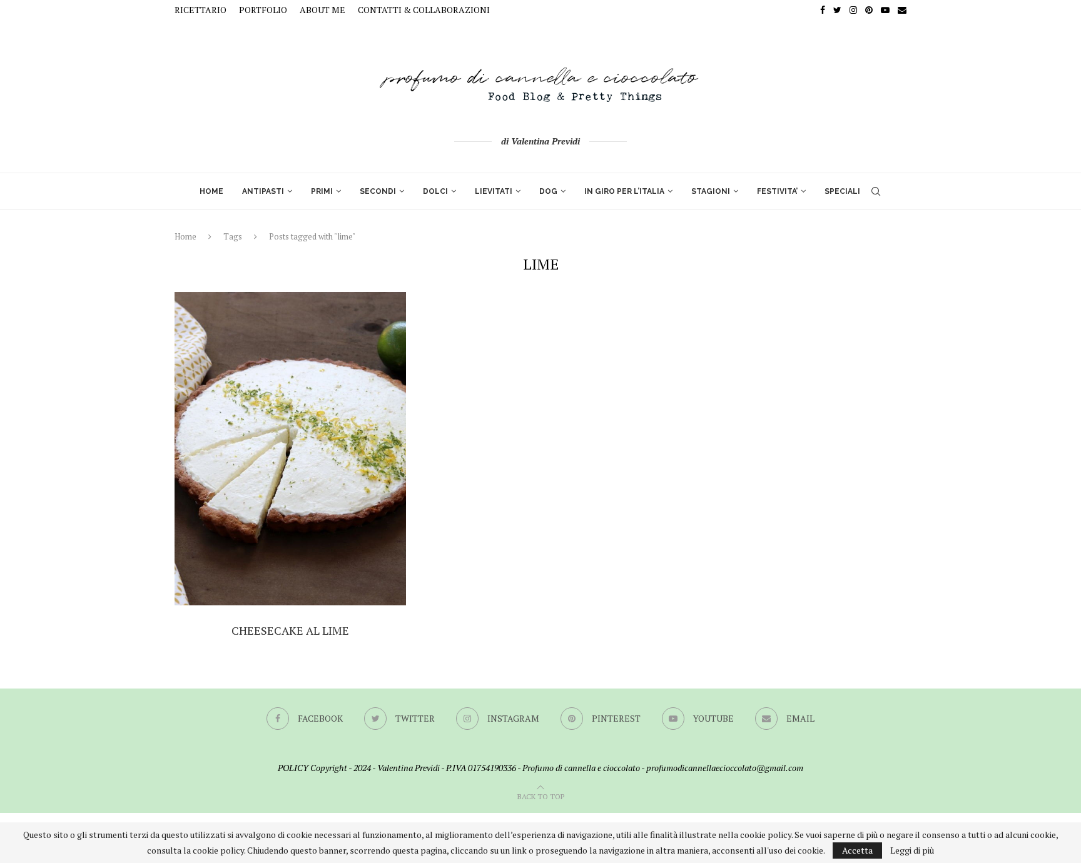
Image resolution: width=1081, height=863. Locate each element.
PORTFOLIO (263, 10)
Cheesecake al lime (290, 630)
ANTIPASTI (263, 191)
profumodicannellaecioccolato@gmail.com (724, 768)
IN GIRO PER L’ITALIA (624, 191)
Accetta (857, 850)
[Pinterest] (869, 10)
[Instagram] (853, 10)
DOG (548, 191)
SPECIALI (842, 191)
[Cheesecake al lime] (290, 448)
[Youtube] (885, 10)
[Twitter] (837, 10)
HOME (211, 191)
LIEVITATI (493, 191)
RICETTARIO (200, 10)
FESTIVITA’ (777, 191)
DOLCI (435, 191)
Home (185, 236)
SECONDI (378, 191)
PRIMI (322, 191)
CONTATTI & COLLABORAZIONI (424, 10)
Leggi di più (912, 850)
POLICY (293, 768)
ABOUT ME (322, 10)
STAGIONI (710, 191)
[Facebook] (822, 10)
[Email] (902, 10)
